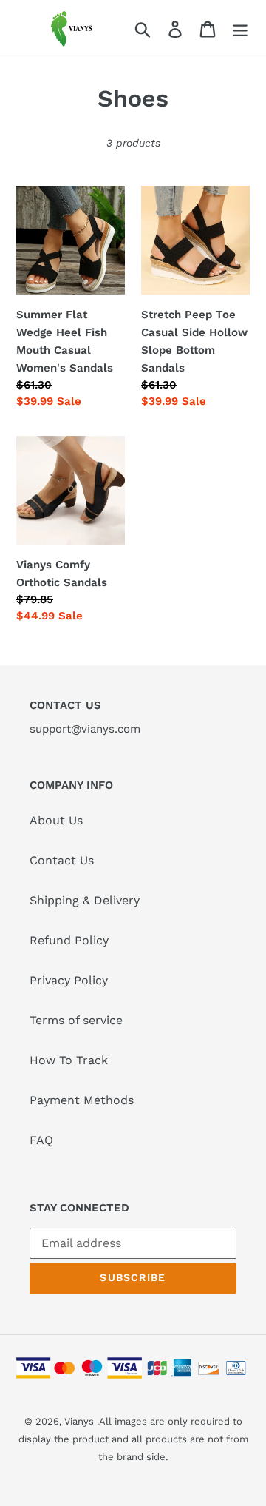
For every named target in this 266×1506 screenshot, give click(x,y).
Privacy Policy (69, 980)
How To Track (69, 1060)
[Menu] (240, 29)
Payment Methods (82, 1100)
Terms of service (76, 1020)
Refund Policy (69, 940)
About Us (56, 820)
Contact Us (62, 860)
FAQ (41, 1140)
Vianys (79, 1421)
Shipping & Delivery (85, 900)
